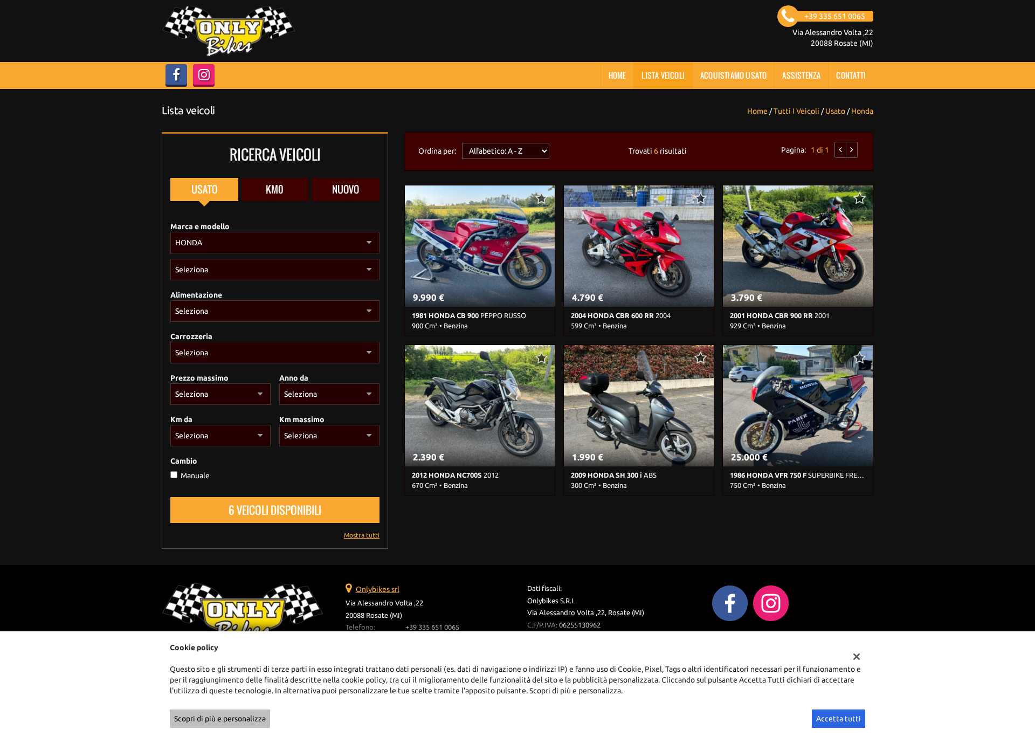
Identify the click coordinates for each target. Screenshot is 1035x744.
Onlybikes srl (377, 589)
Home (617, 75)
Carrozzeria (191, 336)
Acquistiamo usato (733, 75)
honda (862, 111)
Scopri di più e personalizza (220, 718)
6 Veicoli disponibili (275, 510)
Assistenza (801, 75)
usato (835, 111)
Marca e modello (200, 226)
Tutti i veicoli (796, 111)
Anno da (293, 378)
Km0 (275, 189)
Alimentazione (196, 295)
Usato (204, 189)
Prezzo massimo (199, 378)
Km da (181, 419)
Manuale (195, 475)
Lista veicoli (663, 75)
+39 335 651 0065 (432, 627)
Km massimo (302, 419)
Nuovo (345, 189)
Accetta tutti (838, 718)
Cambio (183, 461)
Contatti (851, 75)
